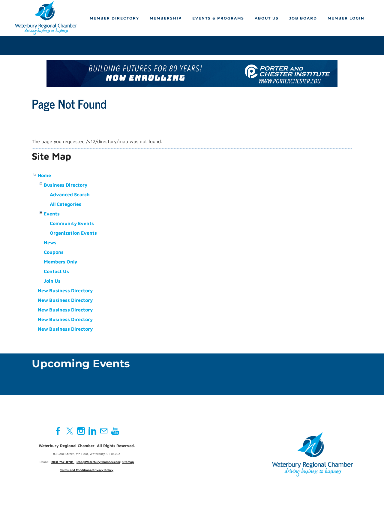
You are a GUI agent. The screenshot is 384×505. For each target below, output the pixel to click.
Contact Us (56, 271)
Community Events (72, 223)
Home (44, 175)
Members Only (60, 261)
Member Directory (114, 18)
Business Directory (65, 185)
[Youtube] (115, 431)
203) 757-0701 (62, 462)
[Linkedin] (92, 431)
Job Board (303, 18)
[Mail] (104, 431)
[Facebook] (58, 431)
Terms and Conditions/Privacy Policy (86, 470)
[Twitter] (70, 431)
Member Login (346, 18)
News (50, 242)
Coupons (54, 252)
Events (52, 213)
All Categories (65, 204)
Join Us (52, 281)
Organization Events (73, 233)
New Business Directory (65, 290)
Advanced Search (70, 194)
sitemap (128, 462)
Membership (166, 18)
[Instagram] (81, 431)
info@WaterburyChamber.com (98, 462)
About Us (267, 18)
